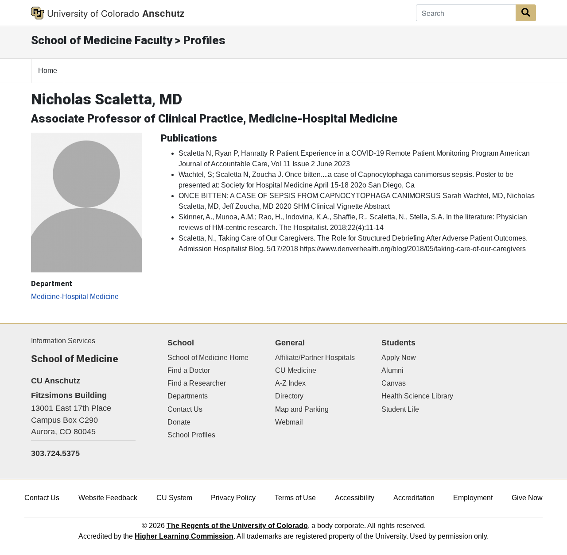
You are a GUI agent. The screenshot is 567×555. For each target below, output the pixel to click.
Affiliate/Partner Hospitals (315, 357)
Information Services (63, 340)
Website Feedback (107, 497)
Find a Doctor (188, 370)
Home (47, 70)
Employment (473, 497)
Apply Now (398, 357)
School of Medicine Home (208, 357)
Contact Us (184, 409)
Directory (289, 396)
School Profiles (191, 435)
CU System (174, 497)
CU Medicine (295, 370)
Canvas (393, 383)
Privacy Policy (233, 497)
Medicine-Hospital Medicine (75, 296)
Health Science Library (417, 396)
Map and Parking (302, 409)
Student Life (400, 409)
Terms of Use (295, 497)
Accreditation (414, 497)
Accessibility (354, 497)
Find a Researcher (196, 383)
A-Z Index (290, 383)
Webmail (289, 422)
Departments (187, 396)
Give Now (527, 497)
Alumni (392, 370)
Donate (178, 422)
